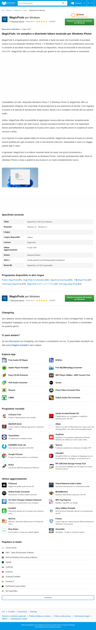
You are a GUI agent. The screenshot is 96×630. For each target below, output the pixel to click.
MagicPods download (59, 280)
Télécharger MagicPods (12, 284)
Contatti (11, 612)
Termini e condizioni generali (14, 616)
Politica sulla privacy (62, 616)
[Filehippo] (8, 3)
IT (88, 3)
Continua (48, 597)
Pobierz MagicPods (10, 280)
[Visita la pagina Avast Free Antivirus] (79, 15)
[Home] (3, 10)
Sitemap (33, 612)
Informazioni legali (82, 616)
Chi (3, 612)
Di (16, 21)
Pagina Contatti (20, 345)
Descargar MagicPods (68, 284)
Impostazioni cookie (19, 619)
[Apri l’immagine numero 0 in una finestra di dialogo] (20, 178)
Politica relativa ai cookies (40, 616)
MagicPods (24, 17)
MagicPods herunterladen (34, 280)
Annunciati (22, 612)
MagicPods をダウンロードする (40, 284)
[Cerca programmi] (63, 3)
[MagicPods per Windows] (4, 19)
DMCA (4, 619)
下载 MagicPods (80, 280)
